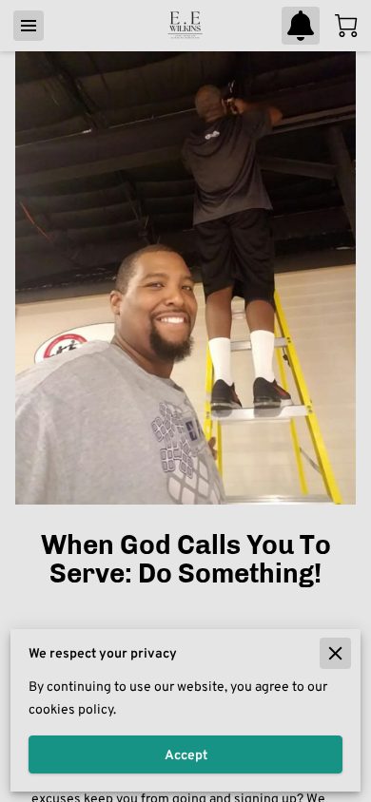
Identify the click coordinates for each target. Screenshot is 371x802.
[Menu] (28, 25)
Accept (186, 754)
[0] (346, 25)
